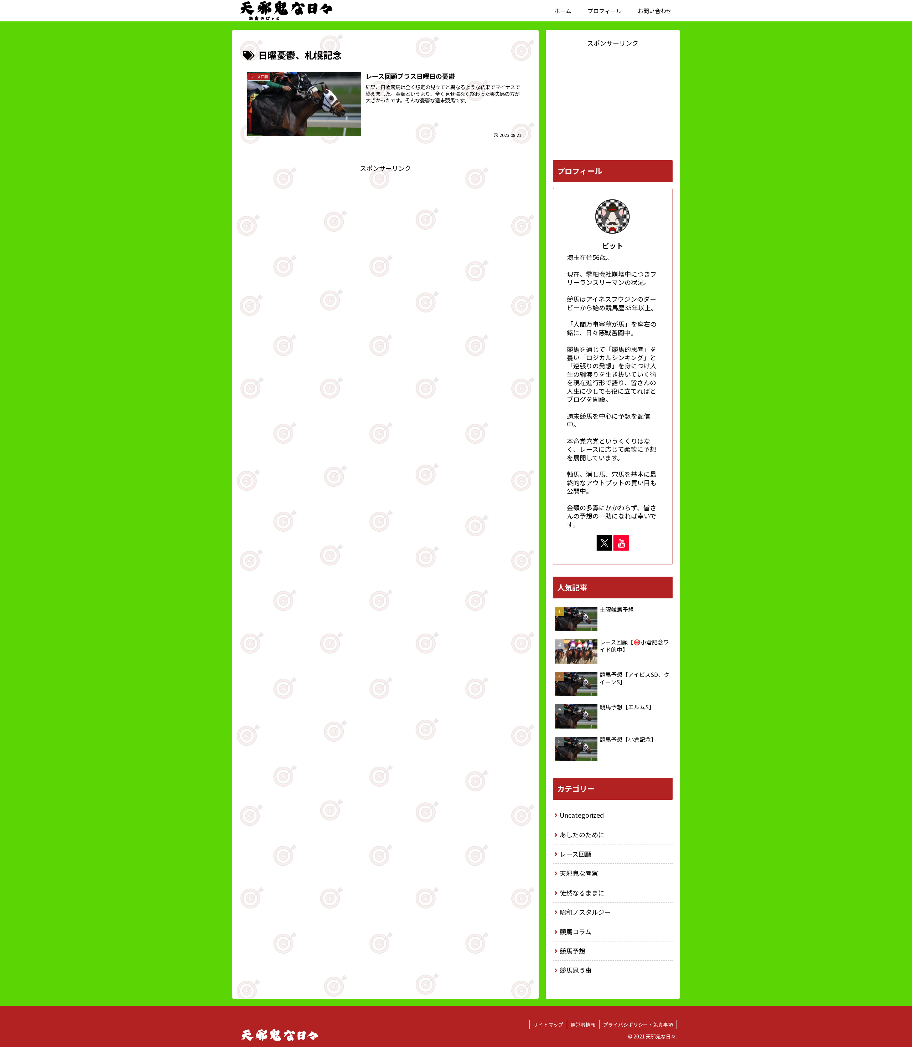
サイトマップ (548, 1024)
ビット (612, 245)
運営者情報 (583, 1024)
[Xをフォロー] (604, 543)
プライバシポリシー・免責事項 (638, 1024)
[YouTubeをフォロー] (621, 543)
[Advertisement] (385, 224)
